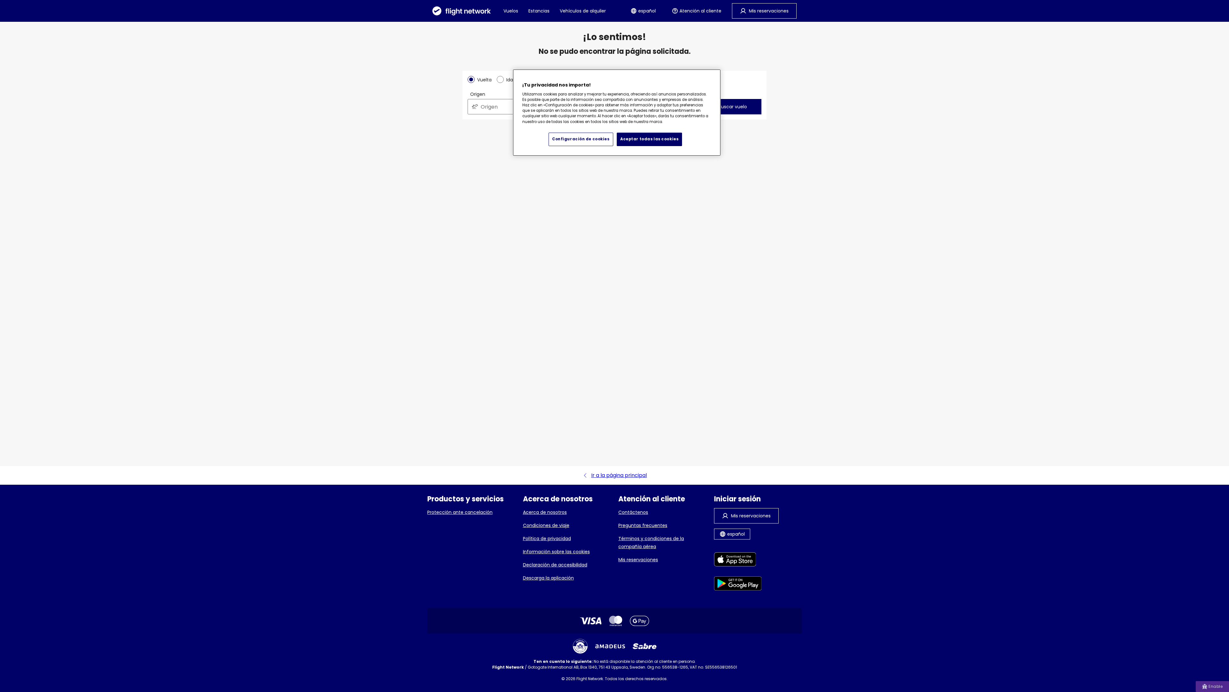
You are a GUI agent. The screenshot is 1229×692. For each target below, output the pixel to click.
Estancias (539, 11)
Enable (1216, 686)
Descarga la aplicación (548, 578)
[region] (617, 112)
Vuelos (510, 11)
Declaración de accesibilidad (555, 565)
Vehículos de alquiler (583, 11)
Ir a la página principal (619, 475)
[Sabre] (644, 646)
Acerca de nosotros (545, 512)
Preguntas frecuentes (642, 525)
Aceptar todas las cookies (649, 139)
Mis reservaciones (638, 559)
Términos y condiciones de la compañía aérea (651, 542)
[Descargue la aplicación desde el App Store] (738, 560)
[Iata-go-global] (580, 646)
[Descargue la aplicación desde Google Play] (738, 584)
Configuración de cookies (581, 139)
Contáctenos (633, 512)
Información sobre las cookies (556, 551)
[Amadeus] (610, 646)
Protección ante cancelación (460, 512)
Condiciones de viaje (546, 525)
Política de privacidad (547, 538)
